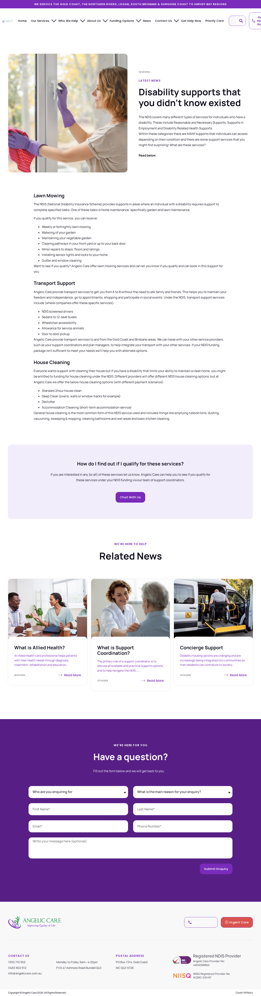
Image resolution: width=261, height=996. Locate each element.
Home (22, 21)
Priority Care (214, 21)
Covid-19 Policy (244, 992)
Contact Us (163, 21)
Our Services (40, 21)
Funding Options (122, 21)
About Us (94, 21)
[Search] (241, 21)
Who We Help (68, 21)
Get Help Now (191, 21)
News (147, 21)
